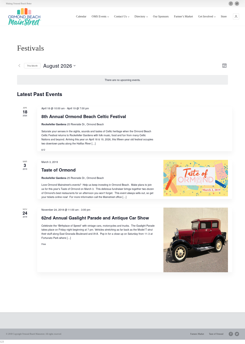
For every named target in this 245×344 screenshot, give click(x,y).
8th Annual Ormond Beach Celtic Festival (83, 116)
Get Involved (205, 16)
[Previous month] (19, 66)
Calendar (81, 16)
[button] (236, 16)
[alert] (122, 80)
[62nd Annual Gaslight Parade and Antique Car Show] (195, 240)
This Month (32, 65)
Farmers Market (197, 334)
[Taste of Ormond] (195, 178)
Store (224, 16)
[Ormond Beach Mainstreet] (24, 17)
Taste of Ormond (58, 170)
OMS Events (99, 16)
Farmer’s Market (183, 16)
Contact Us (120, 16)
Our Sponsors (161, 16)
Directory (140, 16)
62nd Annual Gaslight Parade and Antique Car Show (95, 218)
